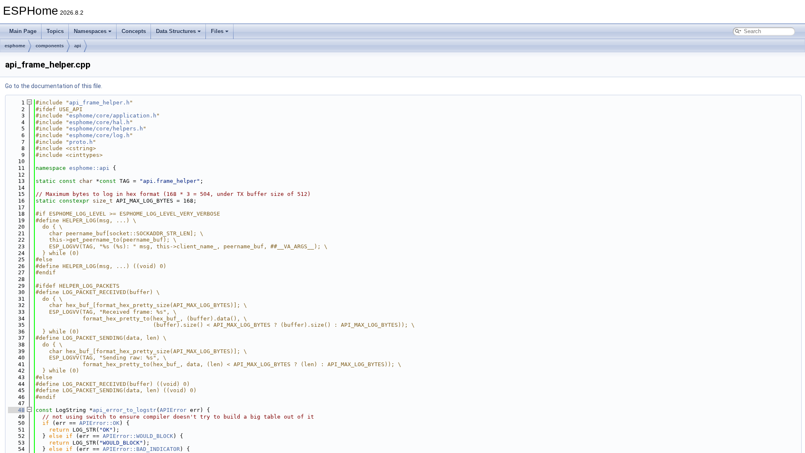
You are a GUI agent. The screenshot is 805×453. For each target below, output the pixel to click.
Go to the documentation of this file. (53, 86)
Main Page (22, 31)
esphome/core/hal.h (99, 122)
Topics (55, 31)
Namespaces (90, 31)
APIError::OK (99, 423)
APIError (173, 410)
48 (16, 410)
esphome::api (89, 168)
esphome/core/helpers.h (106, 128)
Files (217, 31)
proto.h (81, 142)
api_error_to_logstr (124, 410)
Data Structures (176, 31)
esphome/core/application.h (112, 115)
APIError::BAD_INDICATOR (141, 449)
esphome (15, 45)
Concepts (134, 31)
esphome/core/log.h (99, 135)
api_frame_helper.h (99, 102)
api (77, 45)
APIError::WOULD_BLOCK (138, 436)
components (50, 45)
